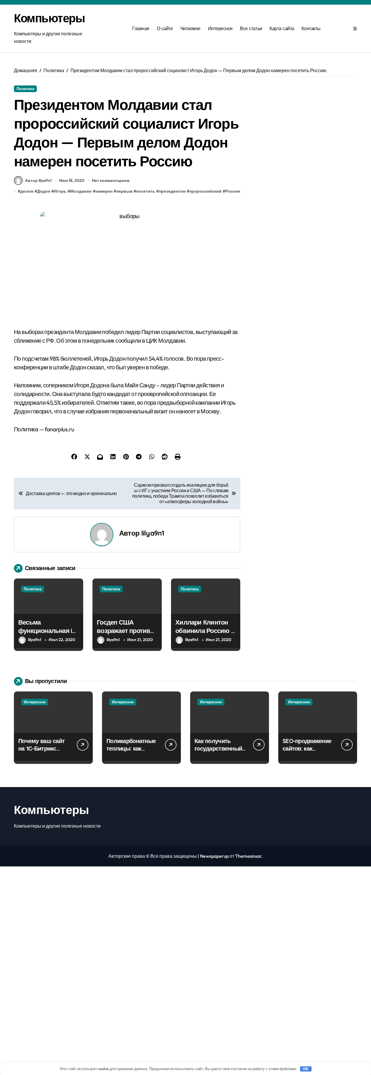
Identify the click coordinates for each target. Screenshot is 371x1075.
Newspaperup (214, 856)
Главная (140, 28)
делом (26, 191)
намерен (103, 191)
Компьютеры (49, 18)
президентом (172, 191)
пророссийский (205, 191)
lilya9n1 (152, 533)
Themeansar (248, 856)
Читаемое (190, 28)
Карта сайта (282, 28)
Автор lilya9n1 (38, 180)
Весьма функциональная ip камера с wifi (47, 630)
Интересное (220, 28)
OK (305, 1068)
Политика (25, 88)
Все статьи (251, 28)
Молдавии (81, 191)
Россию (233, 191)
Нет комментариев (111, 180)
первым (124, 191)
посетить (145, 191)
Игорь (60, 191)
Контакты (310, 28)
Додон (43, 191)
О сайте (165, 28)
